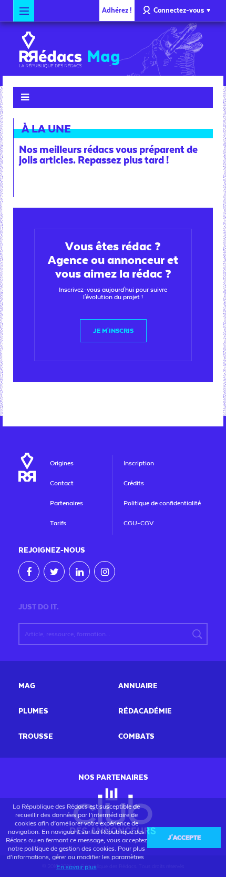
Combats (136, 736)
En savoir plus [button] (76, 867)
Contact (62, 483)
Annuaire (138, 686)
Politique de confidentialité (162, 503)
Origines (62, 463)
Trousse (35, 736)
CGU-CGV (138, 523)
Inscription (139, 463)
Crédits (134, 483)
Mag (26, 686)
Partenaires (66, 503)
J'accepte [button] (184, 837)
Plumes (33, 711)
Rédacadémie (145, 711)
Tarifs (58, 523)
